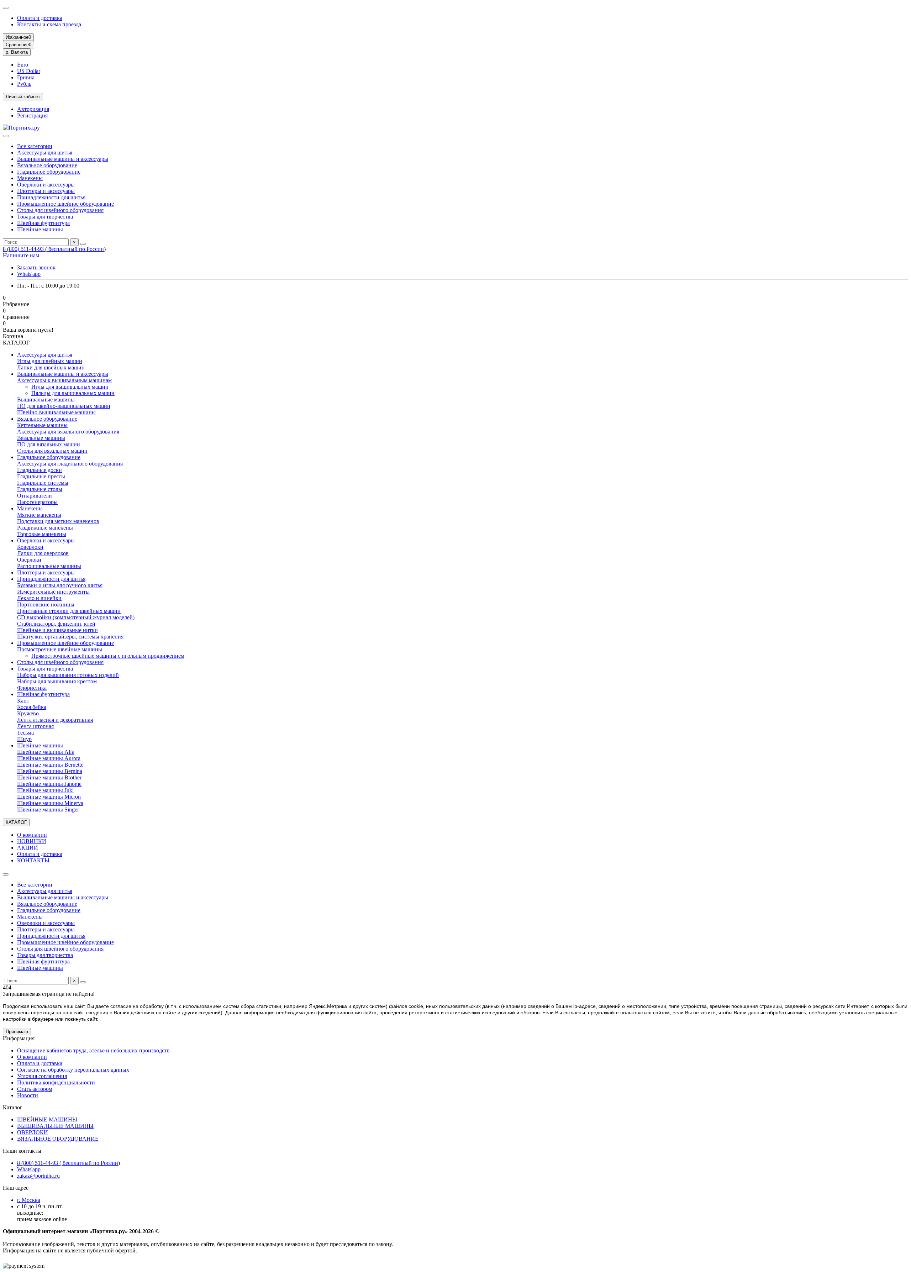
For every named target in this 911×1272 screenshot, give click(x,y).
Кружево (28, 713)
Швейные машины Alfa (45, 752)
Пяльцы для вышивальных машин (73, 393)
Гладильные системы (42, 483)
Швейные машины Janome (49, 784)
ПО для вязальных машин (48, 444)
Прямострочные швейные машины (59, 649)
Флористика (32, 688)
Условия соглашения (42, 1076)
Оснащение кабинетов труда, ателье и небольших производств (93, 1050)
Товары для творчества (45, 217)
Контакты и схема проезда (49, 24)
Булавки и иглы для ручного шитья (59, 585)
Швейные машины (40, 229)
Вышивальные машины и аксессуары (62, 159)
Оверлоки (29, 560)
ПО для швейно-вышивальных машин (63, 406)
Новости (27, 1095)
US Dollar (28, 71)
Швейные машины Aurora (48, 758)
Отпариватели (34, 496)
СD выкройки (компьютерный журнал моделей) (76, 617)
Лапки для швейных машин (51, 367)
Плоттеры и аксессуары (46, 191)
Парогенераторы (37, 502)
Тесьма (25, 733)
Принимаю (17, 1031)
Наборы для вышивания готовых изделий (68, 675)
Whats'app (29, 274)
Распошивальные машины (49, 566)
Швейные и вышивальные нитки (57, 630)
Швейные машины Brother (49, 777)
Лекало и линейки (39, 598)
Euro (22, 65)
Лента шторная (35, 726)
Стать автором (34, 1089)
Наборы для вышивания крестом (57, 681)
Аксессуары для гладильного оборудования (70, 464)
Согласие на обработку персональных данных (73, 1070)
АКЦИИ (27, 848)
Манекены (30, 178)
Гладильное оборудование (48, 172)
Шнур (24, 739)
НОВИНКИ (31, 841)
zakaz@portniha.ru (38, 1176)
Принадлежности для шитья (51, 197)
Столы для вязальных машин (52, 451)
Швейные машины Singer (48, 809)
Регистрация (32, 115)
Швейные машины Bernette (50, 765)
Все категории (34, 146)
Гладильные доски (39, 470)
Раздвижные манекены (45, 528)
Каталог (12, 1107)
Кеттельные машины (42, 425)
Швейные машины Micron (49, 797)
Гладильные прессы (41, 476)
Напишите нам (21, 255)
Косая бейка (31, 707)
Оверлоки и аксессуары (46, 185)
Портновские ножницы (45, 604)
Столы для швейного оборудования (60, 210)
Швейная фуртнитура (43, 223)
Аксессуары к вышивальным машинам (64, 380)
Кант (23, 701)
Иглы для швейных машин (49, 361)
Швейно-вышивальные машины (56, 412)
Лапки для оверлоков (43, 553)
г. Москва (28, 1200)
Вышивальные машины (46, 399)
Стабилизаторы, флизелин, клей (56, 624)
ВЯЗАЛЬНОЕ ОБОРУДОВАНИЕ (58, 1139)
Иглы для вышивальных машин (70, 387)
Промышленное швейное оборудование (65, 204)
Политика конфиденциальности (56, 1082)
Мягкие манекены (39, 515)
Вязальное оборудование (47, 165)
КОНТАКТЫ (33, 860)
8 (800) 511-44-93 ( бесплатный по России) (54, 249)
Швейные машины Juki (45, 790)
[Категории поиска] (6, 136)
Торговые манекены (41, 534)
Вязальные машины (41, 438)
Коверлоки (30, 547)
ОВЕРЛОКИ (32, 1132)
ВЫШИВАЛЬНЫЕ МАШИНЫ (55, 1126)
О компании (32, 835)
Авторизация (33, 109)
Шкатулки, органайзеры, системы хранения (70, 637)
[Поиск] (83, 244)
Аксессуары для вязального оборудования (68, 432)
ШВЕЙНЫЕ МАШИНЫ (47, 1119)
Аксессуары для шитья (44, 152)
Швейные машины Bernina (49, 771)
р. (17, 52)
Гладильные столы (39, 489)
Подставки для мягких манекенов (58, 521)
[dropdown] (6, 8)
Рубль (24, 84)
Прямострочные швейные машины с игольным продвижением (107, 656)
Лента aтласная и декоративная (55, 720)
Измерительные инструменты (53, 592)
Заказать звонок (36, 267)
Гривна (26, 77)
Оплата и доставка (39, 18)
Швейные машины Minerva (50, 803)
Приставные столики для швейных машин (69, 611)
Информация (19, 1038)
